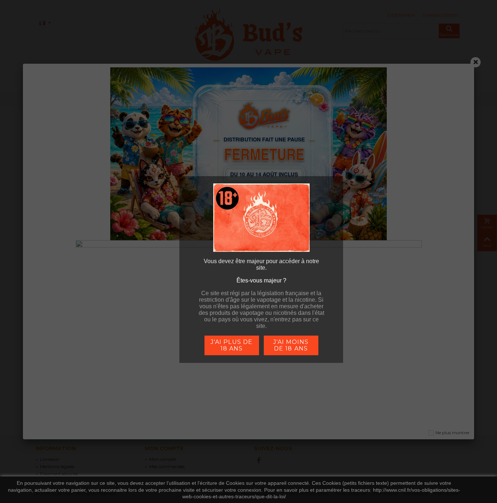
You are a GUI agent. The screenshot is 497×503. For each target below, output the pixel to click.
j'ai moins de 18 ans (291, 345)
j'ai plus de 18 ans (231, 345)
